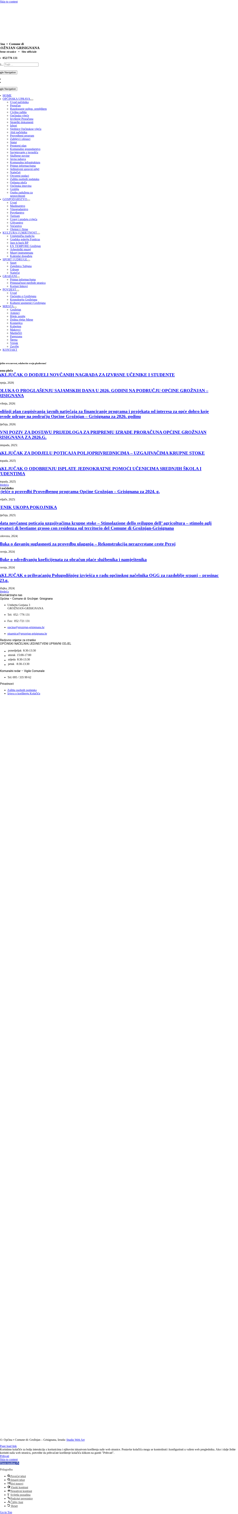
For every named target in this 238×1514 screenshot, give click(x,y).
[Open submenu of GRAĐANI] (18, 277)
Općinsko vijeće (19, 115)
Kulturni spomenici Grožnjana (28, 302)
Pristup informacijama (23, 165)
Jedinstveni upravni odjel (24, 169)
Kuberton (15, 326)
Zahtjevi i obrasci (20, 139)
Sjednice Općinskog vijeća (25, 128)
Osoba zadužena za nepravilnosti (21, 194)
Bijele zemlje (17, 316)
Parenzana (16, 336)
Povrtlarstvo (17, 212)
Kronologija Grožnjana (23, 299)
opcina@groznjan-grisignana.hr (25, 627)
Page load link (8, 1446)
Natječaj (15, 272)
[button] (9, 1463)
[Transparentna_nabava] (46, 790)
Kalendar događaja (21, 256)
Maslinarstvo (17, 205)
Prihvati (4, 1456)
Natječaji (15, 172)
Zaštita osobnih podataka (24, 179)
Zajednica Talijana (21, 266)
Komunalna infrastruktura (25, 162)
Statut (13, 142)
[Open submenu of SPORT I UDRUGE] (28, 260)
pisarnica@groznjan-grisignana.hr (27, 633)
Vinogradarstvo (19, 209)
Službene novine (20, 155)
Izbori (13, 125)
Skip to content (9, 1)
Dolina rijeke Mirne (21, 319)
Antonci (15, 313)
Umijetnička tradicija (22, 236)
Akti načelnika (18, 132)
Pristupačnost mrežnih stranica (28, 282)
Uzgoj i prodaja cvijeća (23, 219)
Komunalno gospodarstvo (25, 149)
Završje (14, 346)
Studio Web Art (75, 1439)
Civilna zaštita (18, 112)
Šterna (13, 339)
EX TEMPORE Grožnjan (25, 246)
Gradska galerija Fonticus (25, 239)
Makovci (15, 329)
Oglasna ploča (18, 182)
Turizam (15, 215)
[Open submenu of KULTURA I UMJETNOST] (38, 233)
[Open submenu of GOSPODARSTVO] (28, 200)
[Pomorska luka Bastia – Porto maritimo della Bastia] (83, 1425)
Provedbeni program (22, 135)
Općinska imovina (20, 185)
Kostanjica (16, 323)
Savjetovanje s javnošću (24, 152)
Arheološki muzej (20, 249)
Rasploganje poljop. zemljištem (28, 108)
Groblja (14, 189)
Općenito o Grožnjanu (23, 296)
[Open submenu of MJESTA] (15, 307)
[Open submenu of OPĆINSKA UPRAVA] (31, 99)
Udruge (14, 269)
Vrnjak (14, 343)
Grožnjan (15, 309)
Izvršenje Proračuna (21, 118)
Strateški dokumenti (21, 122)
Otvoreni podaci (19, 175)
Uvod (13, 202)
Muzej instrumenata (21, 252)
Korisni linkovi (19, 286)
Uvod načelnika (19, 102)
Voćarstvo (16, 226)
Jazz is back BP (19, 242)
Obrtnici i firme (19, 229)
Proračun (15, 105)
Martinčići (16, 333)
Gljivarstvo (16, 222)
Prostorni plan (18, 145)
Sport (13, 262)
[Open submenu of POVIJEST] (17, 290)
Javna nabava (18, 159)
